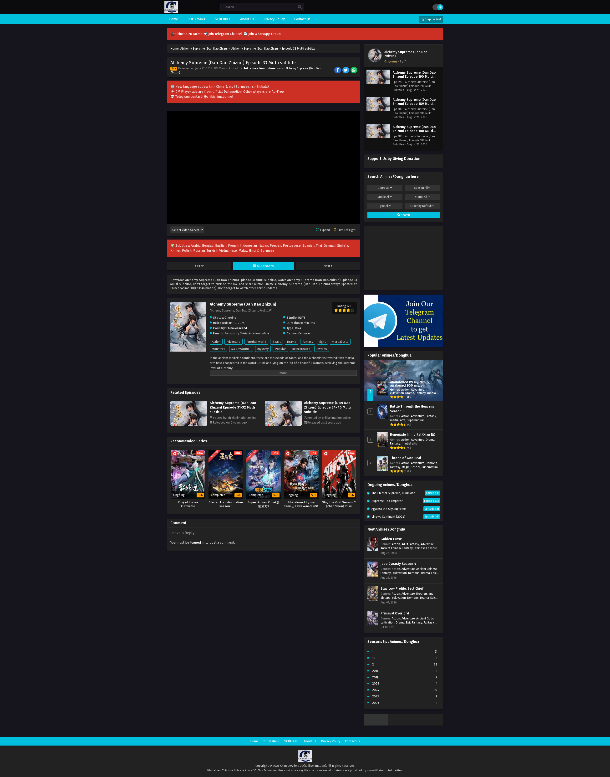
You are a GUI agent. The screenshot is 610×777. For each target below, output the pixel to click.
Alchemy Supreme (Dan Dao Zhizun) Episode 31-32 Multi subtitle (233, 407)
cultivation (397, 393)
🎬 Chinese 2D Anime (186, 34)
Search (405, 215)
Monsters (218, 349)
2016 (375, 671)
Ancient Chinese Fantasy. (397, 548)
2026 (375, 703)
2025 (375, 696)
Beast (276, 341)
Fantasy (307, 341)
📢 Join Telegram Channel (223, 34)
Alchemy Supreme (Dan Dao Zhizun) (405, 54)
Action (216, 341)
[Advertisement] (403, 257)
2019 (375, 677)
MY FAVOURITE (241, 349)
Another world (256, 341)
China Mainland (236, 328)
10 (373, 658)
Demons (431, 463)
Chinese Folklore (426, 548)
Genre (383, 187)
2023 (375, 683)
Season (421, 187)
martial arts (340, 341)
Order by (421, 206)
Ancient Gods (425, 618)
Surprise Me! (432, 19)
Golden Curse (391, 539)
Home (254, 741)
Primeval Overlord (395, 613)
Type (383, 206)
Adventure (233, 341)
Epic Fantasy (414, 622)
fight (322, 341)
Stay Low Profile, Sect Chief (402, 589)
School (415, 467)
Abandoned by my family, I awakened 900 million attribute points (411, 385)
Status (421, 197)
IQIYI (301, 317)
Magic (405, 467)
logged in (197, 543)
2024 (375, 690)
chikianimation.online (259, 68)
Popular (280, 349)
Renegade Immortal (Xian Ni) (412, 435)
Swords (321, 349)
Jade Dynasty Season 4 (398, 564)
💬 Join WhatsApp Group (262, 34)
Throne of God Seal (405, 458)
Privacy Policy (330, 741)
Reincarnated (301, 349)
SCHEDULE (291, 741)
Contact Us (352, 741)
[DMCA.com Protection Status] (376, 724)
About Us (310, 741)
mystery (263, 349)
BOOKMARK (271, 741)
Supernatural (415, 420)
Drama (291, 341)
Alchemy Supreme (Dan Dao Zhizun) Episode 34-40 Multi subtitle (327, 407)
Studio (383, 197)
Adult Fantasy (410, 544)
